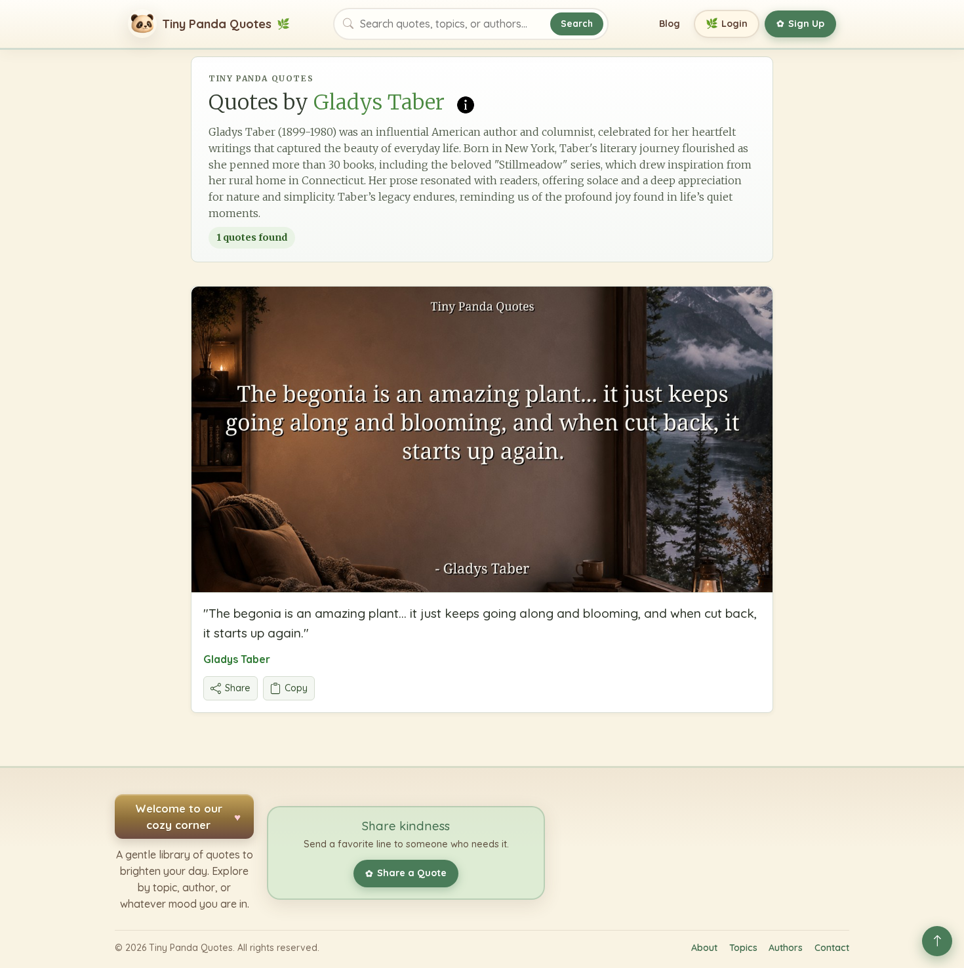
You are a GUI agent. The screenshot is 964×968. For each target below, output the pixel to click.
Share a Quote (406, 873)
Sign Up (800, 24)
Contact (831, 948)
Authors (786, 948)
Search (577, 23)
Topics (743, 948)
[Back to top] (937, 941)
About (704, 948)
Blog (669, 24)
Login (727, 23)
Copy (296, 688)
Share (238, 688)
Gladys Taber (236, 659)
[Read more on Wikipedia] (465, 103)
